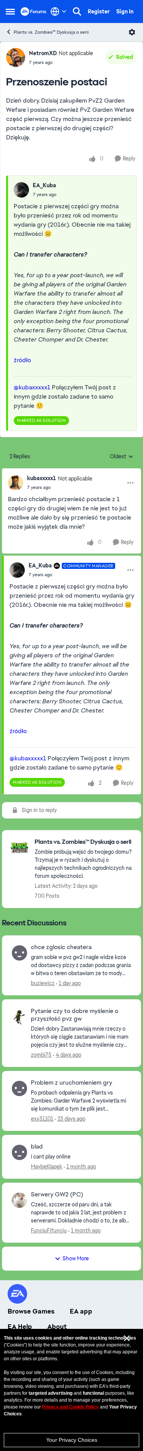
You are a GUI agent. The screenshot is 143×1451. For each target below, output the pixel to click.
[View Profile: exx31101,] (19, 1088)
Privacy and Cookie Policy (70, 1407)
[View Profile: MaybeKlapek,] (19, 1152)
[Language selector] (58, 11)
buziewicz (43, 983)
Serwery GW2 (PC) (57, 1194)
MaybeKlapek (46, 1166)
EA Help (20, 1326)
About (57, 1326)
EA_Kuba (44, 185)
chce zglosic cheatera (61, 947)
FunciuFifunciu (49, 1230)
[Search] (77, 11)
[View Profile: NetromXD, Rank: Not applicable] (15, 57)
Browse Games (31, 1311)
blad (37, 1146)
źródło (22, 360)
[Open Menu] (132, 32)
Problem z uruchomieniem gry (71, 1083)
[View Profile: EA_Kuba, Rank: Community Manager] (17, 570)
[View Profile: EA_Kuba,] (21, 190)
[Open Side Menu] (10, 11)
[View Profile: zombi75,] (19, 1017)
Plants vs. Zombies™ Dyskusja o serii (51, 32)
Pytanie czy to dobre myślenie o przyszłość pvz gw (74, 1015)
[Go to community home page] (34, 11)
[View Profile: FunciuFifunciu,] (19, 1200)
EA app (81, 1311)
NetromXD (43, 53)
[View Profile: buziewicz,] (19, 953)
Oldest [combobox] (121, 457)
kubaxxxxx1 (41, 478)
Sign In (124, 11)
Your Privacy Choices (71, 1440)
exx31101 (42, 1118)
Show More (76, 1258)
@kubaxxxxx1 (32, 387)
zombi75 (41, 1054)
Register (99, 11)
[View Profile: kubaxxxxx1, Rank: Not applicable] (15, 482)
